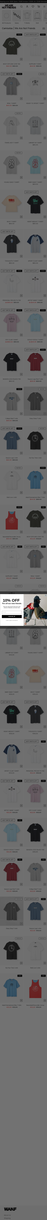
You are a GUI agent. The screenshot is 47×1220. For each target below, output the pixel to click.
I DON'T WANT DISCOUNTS (12, 620)
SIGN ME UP (11, 616)
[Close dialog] (45, 595)
